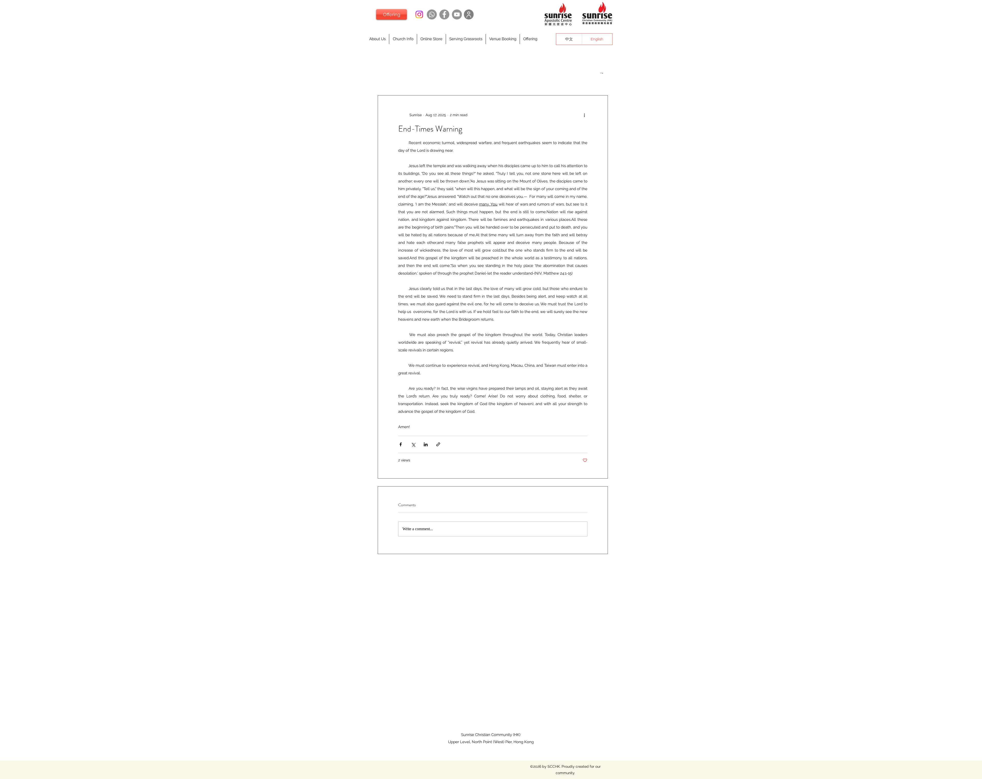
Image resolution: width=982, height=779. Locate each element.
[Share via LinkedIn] (425, 444)
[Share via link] (438, 444)
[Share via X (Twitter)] (413, 444)
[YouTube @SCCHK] (457, 14)
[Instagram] (419, 14)
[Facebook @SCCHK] (444, 14)
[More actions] (584, 115)
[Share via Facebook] (400, 444)
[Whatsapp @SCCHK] (432, 14)
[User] (469, 14)
